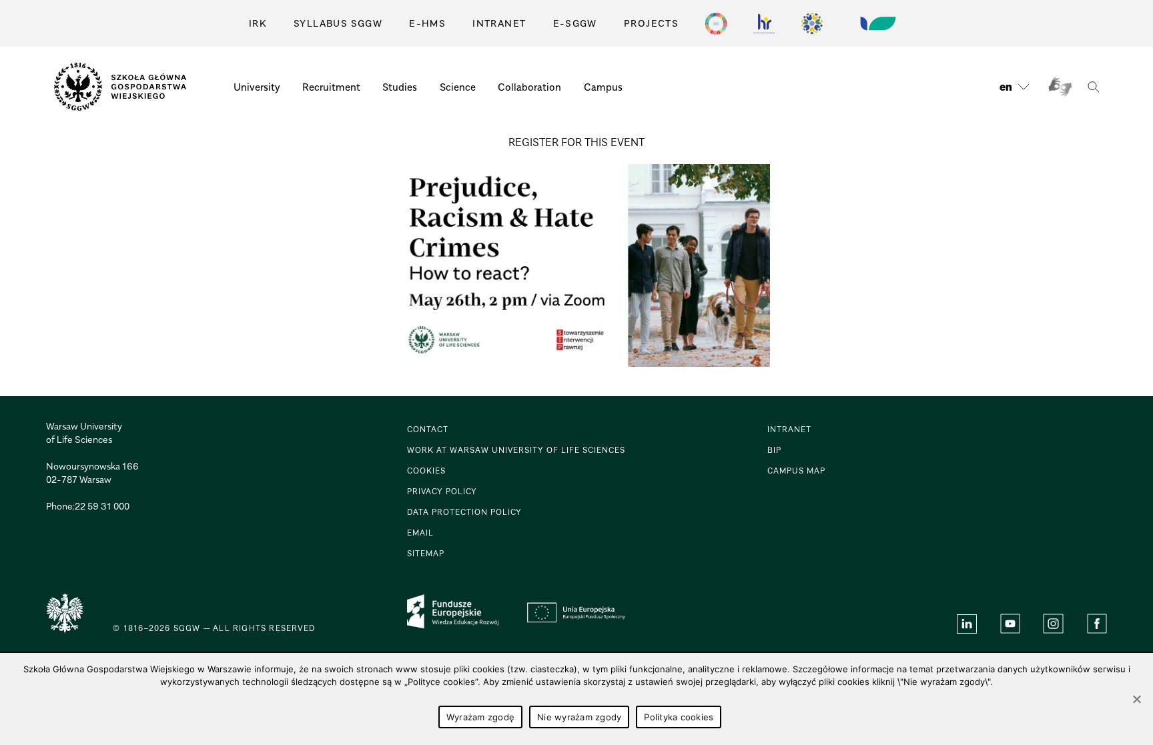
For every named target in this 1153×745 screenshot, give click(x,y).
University (257, 87)
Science (458, 87)
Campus (603, 87)
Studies (399, 87)
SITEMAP (425, 553)
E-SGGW (575, 23)
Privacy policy (442, 491)
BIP (774, 450)
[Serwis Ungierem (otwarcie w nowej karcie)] (876, 23)
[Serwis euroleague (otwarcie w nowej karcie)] (812, 23)
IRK (258, 23)
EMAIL (420, 533)
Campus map (796, 471)
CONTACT (427, 429)
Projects (651, 23)
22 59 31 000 (102, 506)
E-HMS (427, 23)
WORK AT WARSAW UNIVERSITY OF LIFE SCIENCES (516, 450)
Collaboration (529, 87)
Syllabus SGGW (338, 23)
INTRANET (499, 23)
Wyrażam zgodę (480, 717)
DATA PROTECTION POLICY (464, 512)
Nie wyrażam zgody (579, 717)
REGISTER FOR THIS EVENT (576, 142)
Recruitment (331, 87)
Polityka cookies (678, 717)
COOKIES (426, 471)
